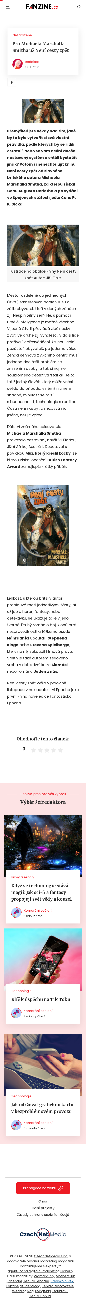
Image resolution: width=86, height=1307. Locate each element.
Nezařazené (22, 35)
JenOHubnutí (40, 1296)
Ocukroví (59, 1291)
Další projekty (43, 1208)
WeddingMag (23, 1291)
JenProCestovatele (58, 1286)
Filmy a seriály (22, 877)
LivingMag (43, 1291)
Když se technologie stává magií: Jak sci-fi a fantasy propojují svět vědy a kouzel (41, 892)
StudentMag (30, 1286)
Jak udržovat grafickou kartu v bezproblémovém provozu (42, 1108)
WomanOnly (44, 1276)
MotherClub (65, 1276)
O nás (43, 1201)
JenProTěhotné (36, 1281)
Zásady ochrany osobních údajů (43, 1214)
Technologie (21, 991)
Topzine (12, 1286)
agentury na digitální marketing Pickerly (40, 1271)
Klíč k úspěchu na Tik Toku (40, 999)
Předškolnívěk (62, 1281)
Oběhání (15, 1281)
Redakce (32, 61)
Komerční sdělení (38, 910)
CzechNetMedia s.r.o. (51, 1256)
